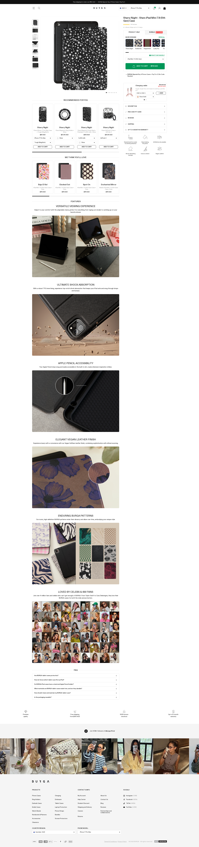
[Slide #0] (106, 92)
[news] (154, 8)
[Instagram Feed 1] (99, 756)
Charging (58, 795)
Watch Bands (36, 811)
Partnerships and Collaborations (106, 811)
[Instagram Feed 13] (28, 756)
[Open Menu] (33, 8)
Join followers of (102, 731)
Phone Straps (59, 811)
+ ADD (161, 93)
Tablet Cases (59, 803)
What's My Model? (158, 55)
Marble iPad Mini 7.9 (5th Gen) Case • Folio (108, 188)
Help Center (82, 799)
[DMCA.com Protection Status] (160, 841)
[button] (130, 24)
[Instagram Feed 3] (171, 756)
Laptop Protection (61, 807)
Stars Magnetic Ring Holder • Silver (65, 131)
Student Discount (83, 803)
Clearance (35, 822)
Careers (80, 811)
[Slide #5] (114, 92)
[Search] (39, 8)
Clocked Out (64, 185)
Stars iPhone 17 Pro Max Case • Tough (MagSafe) (43, 131)
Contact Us (104, 799)
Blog (102, 803)
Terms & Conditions (110, 841)
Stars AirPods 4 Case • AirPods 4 (109, 131)
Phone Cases (36, 795)
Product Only (134, 32)
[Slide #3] (111, 92)
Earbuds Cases (37, 803)
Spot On (86, 185)
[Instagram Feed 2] (135, 756)
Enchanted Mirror (108, 185)
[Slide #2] (109, 92)
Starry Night (42, 127)
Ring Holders (36, 799)
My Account (82, 795)
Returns (80, 816)
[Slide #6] (116, 92)
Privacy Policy (122, 841)
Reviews (103, 807)
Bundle (155, 32)
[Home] (100, 8)
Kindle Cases (36, 807)
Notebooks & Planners (39, 814)
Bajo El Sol (42, 185)
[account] (159, 8)
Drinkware (58, 799)
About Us (104, 795)
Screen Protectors (61, 818)
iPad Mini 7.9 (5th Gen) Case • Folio (42, 188)
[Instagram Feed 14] (64, 756)
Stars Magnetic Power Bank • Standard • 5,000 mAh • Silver (86, 131)
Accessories (36, 818)
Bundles (57, 814)
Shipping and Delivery (85, 807)
